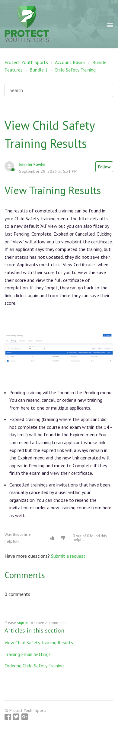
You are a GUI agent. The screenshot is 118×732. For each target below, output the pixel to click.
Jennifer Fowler (32, 164)
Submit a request (68, 556)
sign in (22, 622)
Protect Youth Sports (26, 62)
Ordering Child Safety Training (34, 666)
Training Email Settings (28, 654)
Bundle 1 (39, 70)
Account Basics (70, 62)
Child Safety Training (75, 70)
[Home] (27, 24)
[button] (52, 537)
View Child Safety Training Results (39, 642)
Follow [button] (104, 166)
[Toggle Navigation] (110, 24)
